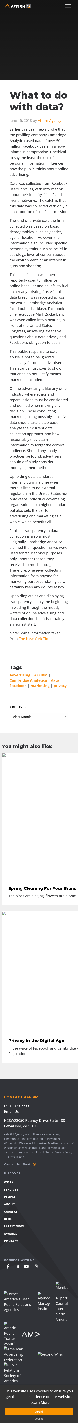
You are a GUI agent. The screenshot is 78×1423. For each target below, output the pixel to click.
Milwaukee (39, 1143)
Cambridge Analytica (28, 680)
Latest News (14, 1226)
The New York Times (36, 638)
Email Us (11, 1111)
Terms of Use (15, 1157)
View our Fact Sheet (17, 1164)
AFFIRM (41, 675)
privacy (60, 685)
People (10, 1197)
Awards (10, 1234)
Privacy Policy (63, 1152)
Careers (11, 1211)
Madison (54, 1143)
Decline (39, 1418)
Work (8, 1182)
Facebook (18, 685)
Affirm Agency (49, 120)
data (55, 680)
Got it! (39, 1411)
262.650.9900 (19, 1105)
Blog (8, 1219)
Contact (11, 1241)
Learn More (40, 1402)
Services (11, 1189)
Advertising (20, 675)
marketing (40, 685)
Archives (18, 707)
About (9, 1204)
